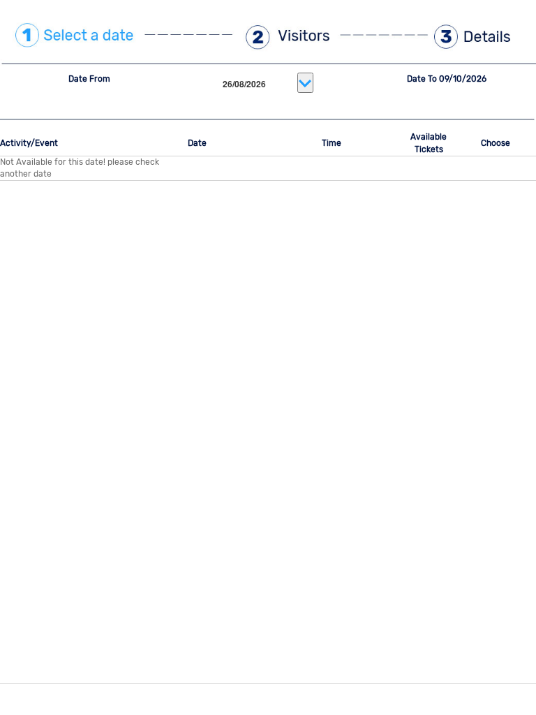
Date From (89, 79)
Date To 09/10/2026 (446, 79)
